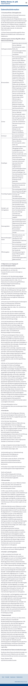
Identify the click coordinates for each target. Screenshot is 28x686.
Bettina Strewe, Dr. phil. (9, 2)
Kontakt (7, 677)
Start (3, 677)
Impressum (12, 677)
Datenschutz (19, 677)
